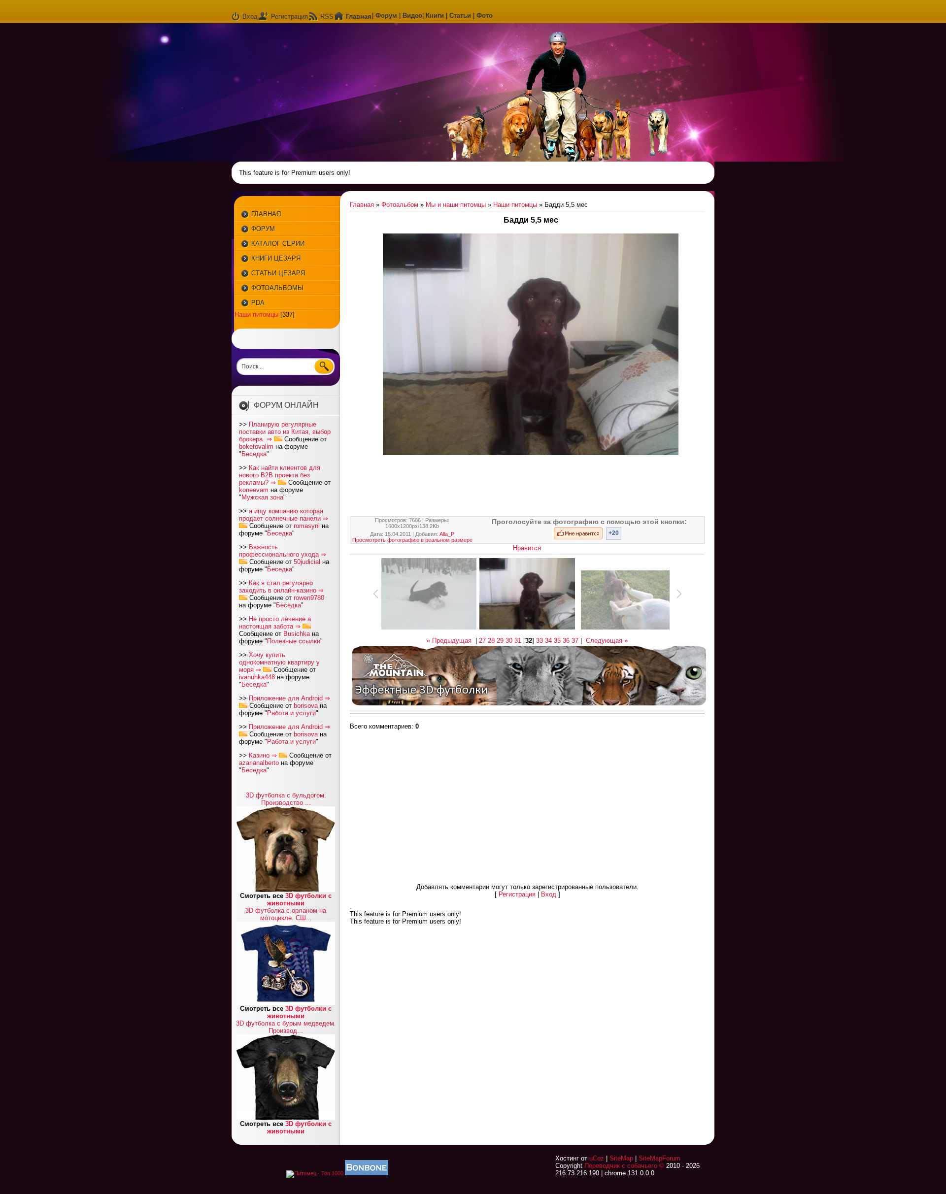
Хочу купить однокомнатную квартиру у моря (279, 662)
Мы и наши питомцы (456, 204)
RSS (327, 16)
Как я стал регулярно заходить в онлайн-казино (277, 586)
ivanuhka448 (257, 677)
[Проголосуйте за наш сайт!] (366, 1173)
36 (566, 640)
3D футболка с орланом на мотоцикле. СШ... (285, 914)
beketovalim (256, 446)
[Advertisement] (530, 486)
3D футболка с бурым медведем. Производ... (286, 1027)
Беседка (254, 454)
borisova (306, 705)
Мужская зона (262, 497)
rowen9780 (309, 597)
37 (575, 640)
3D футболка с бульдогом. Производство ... (286, 799)
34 (548, 640)
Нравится (527, 548)
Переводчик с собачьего (620, 1165)
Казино (259, 755)
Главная (362, 204)
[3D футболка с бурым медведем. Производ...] (285, 1118)
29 (500, 640)
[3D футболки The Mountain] (529, 705)
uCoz (596, 1158)
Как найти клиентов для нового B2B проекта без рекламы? (279, 475)
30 (509, 640)
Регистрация (289, 16)
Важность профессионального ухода (279, 550)
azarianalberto (259, 762)
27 (482, 640)
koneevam (254, 490)
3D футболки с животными (299, 899)
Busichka (296, 633)
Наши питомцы (256, 314)
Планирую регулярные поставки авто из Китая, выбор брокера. (285, 432)
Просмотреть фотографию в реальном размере (412, 540)
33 (539, 640)
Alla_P (446, 534)
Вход (250, 16)
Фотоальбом (399, 204)
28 (491, 640)
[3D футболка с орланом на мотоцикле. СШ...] (285, 1002)
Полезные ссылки (293, 641)
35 (557, 640)
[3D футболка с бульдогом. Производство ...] (285, 890)
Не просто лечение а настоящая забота (275, 622)
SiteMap (621, 1158)
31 (517, 640)
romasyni (307, 526)
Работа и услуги (291, 713)
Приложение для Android (286, 698)
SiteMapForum (659, 1158)
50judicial (307, 561)
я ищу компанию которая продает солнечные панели (281, 514)
